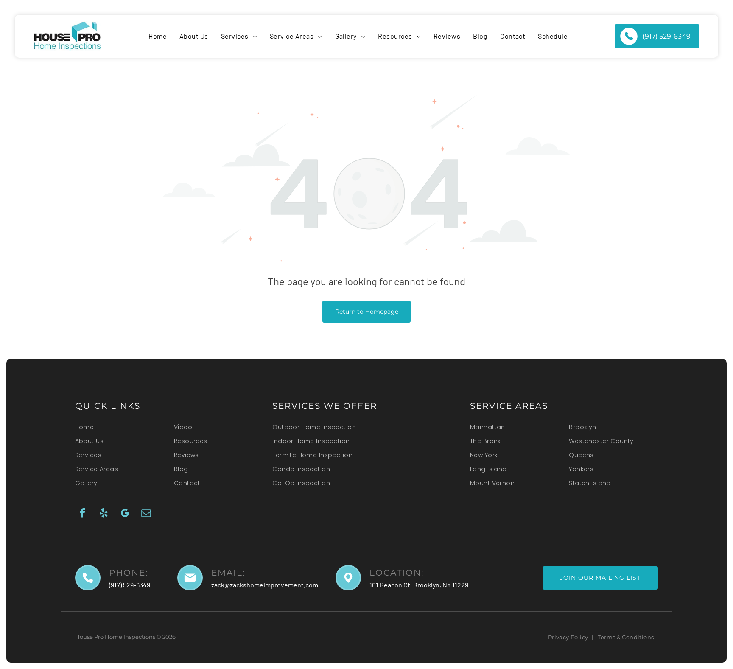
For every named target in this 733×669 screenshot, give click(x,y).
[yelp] (103, 514)
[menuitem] (157, 36)
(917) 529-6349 (129, 585)
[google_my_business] (125, 514)
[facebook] (82, 514)
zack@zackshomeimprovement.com (264, 585)
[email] (146, 514)
